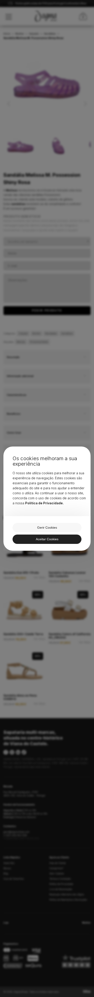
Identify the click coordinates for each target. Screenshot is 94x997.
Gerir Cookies (47, 527)
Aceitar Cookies (47, 539)
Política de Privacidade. (44, 503)
